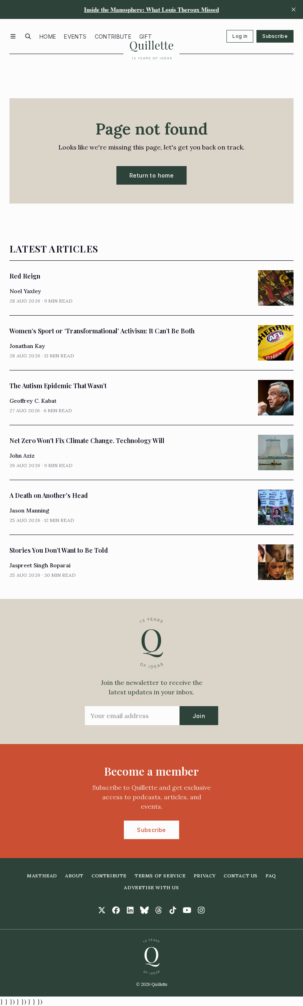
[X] (102, 910)
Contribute (113, 36)
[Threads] (158, 910)
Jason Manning (29, 510)
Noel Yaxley (25, 291)
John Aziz (22, 455)
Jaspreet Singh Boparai (40, 565)
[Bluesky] (144, 910)
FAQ (271, 876)
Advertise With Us (151, 887)
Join (199, 715)
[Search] (28, 36)
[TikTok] (173, 910)
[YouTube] (187, 910)
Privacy (205, 876)
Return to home (151, 175)
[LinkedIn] (130, 910)
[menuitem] (47, 36)
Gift (145, 36)
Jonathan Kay (27, 346)
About (74, 876)
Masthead (42, 876)
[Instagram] (201, 910)
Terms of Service (160, 876)
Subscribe (275, 36)
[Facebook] (116, 910)
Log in (239, 36)
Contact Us (241, 876)
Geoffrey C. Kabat (32, 400)
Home (47, 36)
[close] (293, 9)
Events (75, 36)
